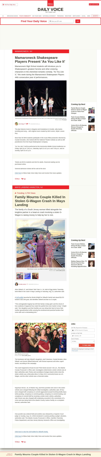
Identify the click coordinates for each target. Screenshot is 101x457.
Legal (84, 16)
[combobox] (10, 4)
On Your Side (37, 16)
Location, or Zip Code (76, 333)
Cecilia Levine (22, 284)
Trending (60, 16)
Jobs (88, 16)
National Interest (49, 16)
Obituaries (76, 16)
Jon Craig (21, 124)
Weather (68, 16)
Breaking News (12, 16)
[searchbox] (11, 4)
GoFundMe (19, 297)
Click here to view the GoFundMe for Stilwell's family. (31, 432)
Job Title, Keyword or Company (79, 327)
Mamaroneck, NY (23, 51)
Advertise (96, 16)
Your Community (25, 16)
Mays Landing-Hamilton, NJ (29, 187)
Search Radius (75, 338)
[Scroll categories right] (99, 16)
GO (78, 21)
